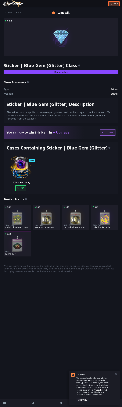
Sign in (115, 3)
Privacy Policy (99, 390)
